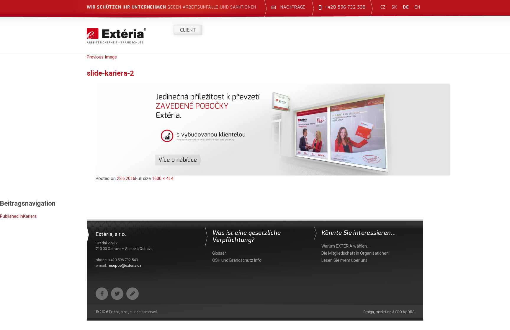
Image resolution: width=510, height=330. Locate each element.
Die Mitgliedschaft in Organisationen (355, 253)
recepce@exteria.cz (124, 265)
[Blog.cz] (132, 293)
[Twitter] (117, 293)
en (417, 7)
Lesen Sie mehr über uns (344, 260)
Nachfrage (292, 7)
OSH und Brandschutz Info (236, 260)
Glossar (219, 253)
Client (188, 30)
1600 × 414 (162, 178)
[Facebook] (102, 293)
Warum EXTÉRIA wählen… (345, 246)
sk (394, 7)
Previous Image (102, 57)
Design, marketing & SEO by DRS (388, 312)
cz (383, 7)
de (406, 7)
